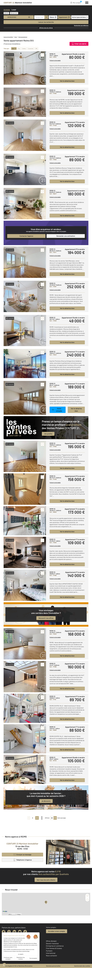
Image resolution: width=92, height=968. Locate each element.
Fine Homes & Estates (54, 948)
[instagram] (9, 932)
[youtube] (20, 932)
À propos (49, 951)
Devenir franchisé (52, 943)
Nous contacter (51, 956)
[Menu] (86, 2)
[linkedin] (14, 932)
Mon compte (77, 2)
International (50, 953)
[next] (37, 818)
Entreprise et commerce (55, 946)
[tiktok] (25, 932)
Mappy (19, 914)
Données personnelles (53, 966)
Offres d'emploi (51, 941)
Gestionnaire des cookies (82, 966)
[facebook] (3, 932)
